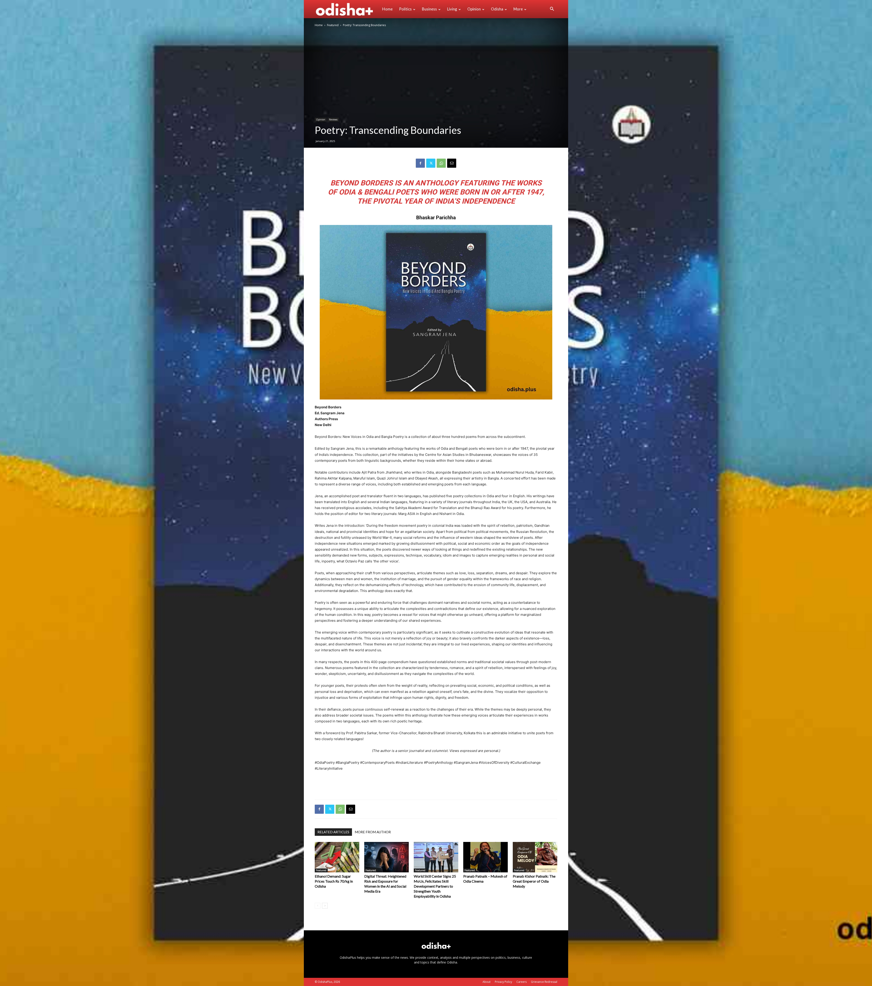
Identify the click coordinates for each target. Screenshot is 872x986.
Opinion (474, 9)
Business (429, 9)
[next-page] (325, 906)
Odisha (497, 9)
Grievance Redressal (544, 982)
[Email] (451, 163)
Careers (521, 982)
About (486, 982)
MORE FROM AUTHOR (373, 832)
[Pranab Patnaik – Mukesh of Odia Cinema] (485, 857)
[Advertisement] (436, 784)
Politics (405, 9)
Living (452, 9)
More (518, 9)
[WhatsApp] (441, 163)
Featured (333, 25)
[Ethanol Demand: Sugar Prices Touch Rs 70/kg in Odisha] (337, 857)
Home (387, 9)
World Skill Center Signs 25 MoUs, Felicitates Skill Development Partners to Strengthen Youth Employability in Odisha (435, 886)
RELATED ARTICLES (333, 832)
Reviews (333, 119)
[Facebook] (420, 163)
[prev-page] (317, 906)
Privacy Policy (503, 982)
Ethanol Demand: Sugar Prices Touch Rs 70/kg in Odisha (334, 881)
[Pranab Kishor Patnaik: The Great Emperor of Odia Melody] (535, 857)
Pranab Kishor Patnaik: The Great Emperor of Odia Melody (534, 881)
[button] (551, 9)
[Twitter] (430, 163)
